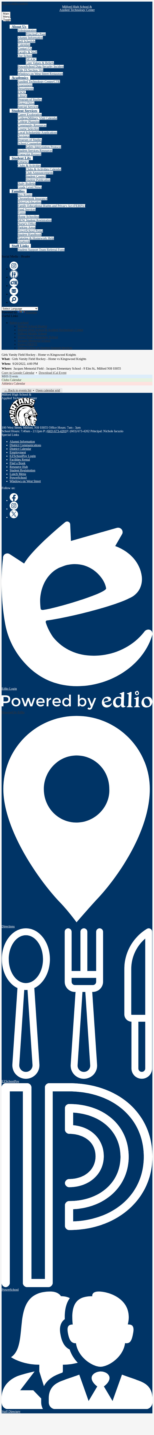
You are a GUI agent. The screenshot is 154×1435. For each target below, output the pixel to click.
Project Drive (26, 103)
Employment (18, 452)
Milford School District (32, 326)
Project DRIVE (27, 344)
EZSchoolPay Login (23, 456)
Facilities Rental (20, 459)
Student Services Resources (35, 150)
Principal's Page (36, 34)
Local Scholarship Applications (37, 132)
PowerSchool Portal (30, 231)
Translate (31, 312)
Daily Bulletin (26, 183)
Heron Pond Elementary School (38, 337)
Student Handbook (30, 234)
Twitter (14, 514)
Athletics (23, 162)
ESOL (22, 92)
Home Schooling (28, 216)
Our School (25, 55)
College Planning (29, 121)
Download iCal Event (52, 372)
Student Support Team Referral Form (41, 249)
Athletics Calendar (13, 383)
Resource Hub (19, 466)
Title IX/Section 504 (30, 70)
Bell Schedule (26, 41)
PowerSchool (18, 477)
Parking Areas (26, 227)
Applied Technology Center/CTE (39, 81)
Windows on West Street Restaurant (40, 73)
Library (22, 96)
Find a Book (17, 463)
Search (14, 299)
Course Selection (28, 129)
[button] (19, 27)
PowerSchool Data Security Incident (41, 66)
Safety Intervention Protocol (43, 147)
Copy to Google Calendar (18, 372)
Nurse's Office (27, 224)
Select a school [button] (19, 322)
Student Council (36, 176)
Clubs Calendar (11, 380)
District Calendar (20, 448)
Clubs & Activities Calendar (43, 169)
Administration (27, 30)
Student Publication (38, 180)
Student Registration (22, 470)
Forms (22, 213)
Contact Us (25, 48)
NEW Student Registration (35, 220)
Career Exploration (30, 114)
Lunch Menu (18, 474)
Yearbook (24, 242)
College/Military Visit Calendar (37, 118)
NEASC (31, 59)
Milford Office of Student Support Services (45, 348)
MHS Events (10, 376)
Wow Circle (14, 274)
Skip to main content (15, 3)
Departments (26, 88)
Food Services (27, 209)
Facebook (14, 497)
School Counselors (30, 143)
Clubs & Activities (29, 165)
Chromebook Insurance (32, 198)
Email (14, 291)
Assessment (25, 85)
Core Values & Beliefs (40, 63)
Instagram (14, 266)
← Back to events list (17, 390)
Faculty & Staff (27, 52)
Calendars (24, 45)
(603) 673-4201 (56, 431)
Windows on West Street (25, 481)
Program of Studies (30, 99)
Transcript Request (29, 154)
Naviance (24, 136)
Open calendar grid (48, 390)
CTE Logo (14, 282)
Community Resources (32, 125)
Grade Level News (30, 187)
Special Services (28, 106)
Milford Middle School (32, 333)
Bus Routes (25, 195)
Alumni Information (30, 37)
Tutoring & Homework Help (36, 238)
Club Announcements (39, 172)
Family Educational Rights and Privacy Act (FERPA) (51, 206)
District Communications (25, 445)
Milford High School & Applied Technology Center (50, 330)
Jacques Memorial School (34, 340)
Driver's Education (29, 202)
